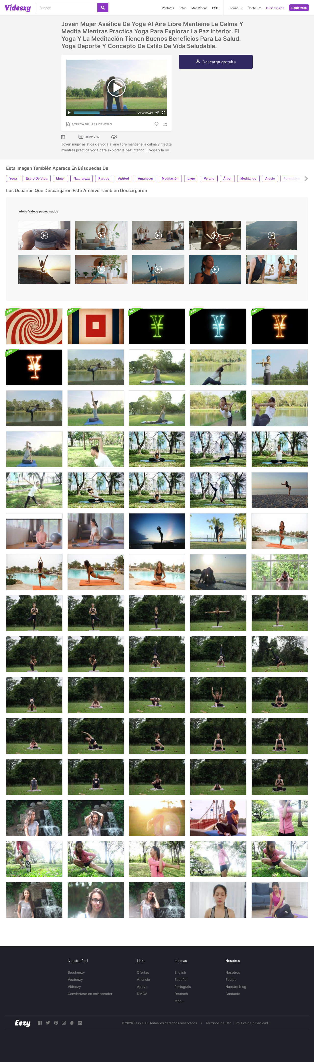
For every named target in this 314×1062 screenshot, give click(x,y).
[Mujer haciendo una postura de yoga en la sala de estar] (95, 531)
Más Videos (199, 8)
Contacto (232, 994)
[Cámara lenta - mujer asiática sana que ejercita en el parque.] (34, 859)
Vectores (168, 8)
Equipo (230, 979)
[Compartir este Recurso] (165, 124)
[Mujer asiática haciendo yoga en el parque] (218, 531)
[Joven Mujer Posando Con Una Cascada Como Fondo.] (34, 818)
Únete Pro (254, 8)
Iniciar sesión (275, 8)
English (180, 972)
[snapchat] (72, 1023)
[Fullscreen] (164, 113)
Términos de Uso (219, 1023)
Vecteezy (75, 979)
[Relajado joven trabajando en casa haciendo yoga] (279, 572)
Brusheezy (76, 972)
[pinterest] (56, 1023)
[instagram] (64, 1023)
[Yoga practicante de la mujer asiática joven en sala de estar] (279, 900)
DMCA (142, 994)
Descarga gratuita (219, 61)
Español (180, 979)
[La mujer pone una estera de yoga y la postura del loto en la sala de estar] (34, 531)
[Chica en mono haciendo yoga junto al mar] (218, 572)
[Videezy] (18, 8)
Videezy (74, 986)
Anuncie (143, 979)
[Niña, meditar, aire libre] (218, 818)
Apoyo (142, 986)
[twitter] (48, 1023)
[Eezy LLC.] (22, 1022)
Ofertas (143, 972)
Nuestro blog (235, 986)
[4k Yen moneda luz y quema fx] (157, 326)
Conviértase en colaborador (90, 994)
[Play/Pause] (69, 113)
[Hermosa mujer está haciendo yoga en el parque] (34, 613)
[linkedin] (80, 1023)
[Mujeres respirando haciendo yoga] (218, 900)
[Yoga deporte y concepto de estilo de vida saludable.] (218, 449)
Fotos (182, 8)
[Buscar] (102, 7)
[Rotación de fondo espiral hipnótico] (34, 326)
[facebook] (40, 1023)
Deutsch (181, 994)
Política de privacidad (252, 1023)
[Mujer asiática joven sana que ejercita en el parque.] (157, 859)
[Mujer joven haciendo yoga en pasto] (157, 818)
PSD (215, 8)
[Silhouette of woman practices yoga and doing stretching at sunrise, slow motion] (44, 270)
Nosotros (232, 972)
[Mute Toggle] (157, 113)
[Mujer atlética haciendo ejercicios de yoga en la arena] (279, 490)
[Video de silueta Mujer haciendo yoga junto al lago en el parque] (157, 531)
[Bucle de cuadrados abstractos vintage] (95, 326)
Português (182, 986)
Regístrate (299, 8)
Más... (179, 1001)
